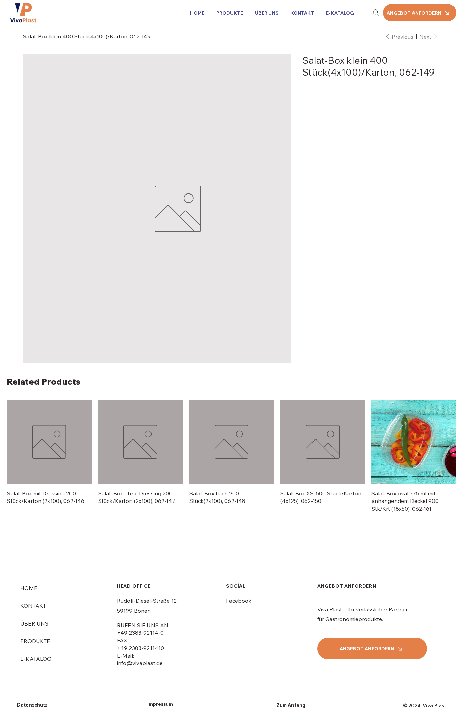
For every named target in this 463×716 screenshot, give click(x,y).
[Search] (376, 12)
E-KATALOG (35, 595)
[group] (231, 392)
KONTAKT (33, 541)
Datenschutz (32, 641)
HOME (28, 524)
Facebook (238, 537)
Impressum (160, 640)
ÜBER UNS (34, 559)
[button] (228, 12)
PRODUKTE (35, 577)
